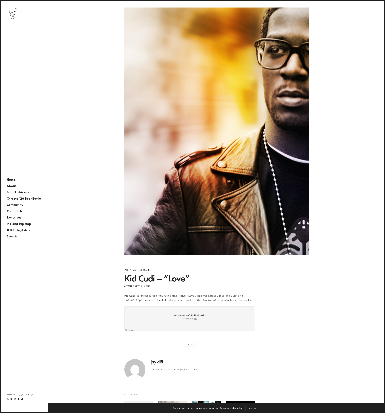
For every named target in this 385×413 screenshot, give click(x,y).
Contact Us (14, 211)
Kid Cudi (189, 344)
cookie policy (236, 408)
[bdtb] (13, 14)
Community (15, 205)
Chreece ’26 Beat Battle (24, 198)
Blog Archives (17, 192)
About (11, 186)
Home (11, 179)
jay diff (128, 286)
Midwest (137, 270)
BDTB (127, 270)
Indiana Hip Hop (19, 224)
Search (12, 236)
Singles (147, 270)
